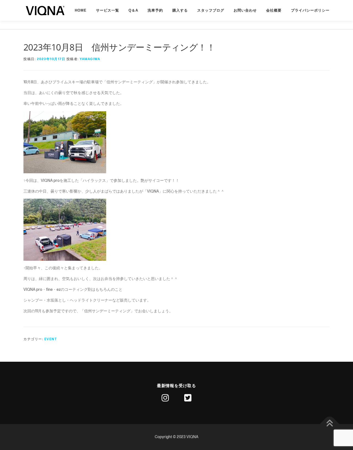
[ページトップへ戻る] (329, 424)
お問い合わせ (245, 10)
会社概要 (274, 10)
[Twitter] (188, 398)
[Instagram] (165, 398)
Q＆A (133, 10)
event (50, 339)
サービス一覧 (107, 10)
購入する (180, 10)
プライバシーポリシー (310, 10)
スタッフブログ (210, 10)
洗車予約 (155, 10)
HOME (81, 10)
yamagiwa (90, 59)
